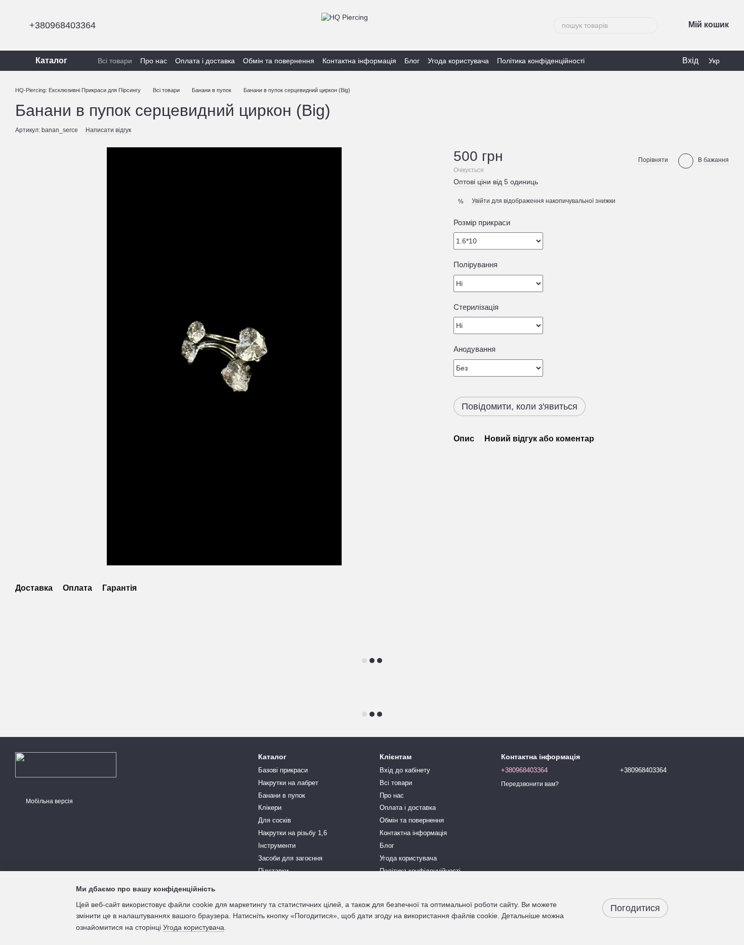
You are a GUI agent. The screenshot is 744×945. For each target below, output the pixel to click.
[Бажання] (633, 61)
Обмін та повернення (278, 61)
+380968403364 (62, 25)
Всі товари (115, 61)
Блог (412, 61)
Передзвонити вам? (530, 784)
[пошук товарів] (650, 25)
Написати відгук (108, 130)
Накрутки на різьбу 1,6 (292, 833)
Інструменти (277, 845)
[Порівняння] (653, 61)
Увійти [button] (481, 200)
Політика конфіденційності (541, 61)
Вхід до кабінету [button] (405, 770)
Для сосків (274, 820)
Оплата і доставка (205, 61)
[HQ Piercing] (65, 764)
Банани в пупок (281, 795)
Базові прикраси (283, 770)
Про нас (153, 61)
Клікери (269, 807)
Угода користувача (458, 61)
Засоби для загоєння (290, 858)
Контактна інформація (359, 61)
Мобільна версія (48, 801)
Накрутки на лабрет (288, 783)
